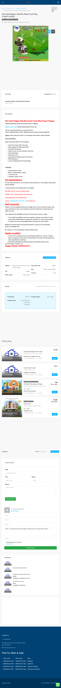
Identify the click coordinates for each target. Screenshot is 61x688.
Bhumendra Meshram (29, 358)
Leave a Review (54, 451)
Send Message (30, 548)
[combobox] (44, 451)
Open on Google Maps (50, 257)
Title (6, 477)
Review (7, 484)
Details (55, 358)
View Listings (14, 511)
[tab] (49, 31)
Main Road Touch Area (13, 19)
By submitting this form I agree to (14, 543)
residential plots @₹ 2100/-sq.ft (18, 201)
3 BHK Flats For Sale (20, 666)
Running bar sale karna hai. (20, 568)
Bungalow (30, 661)
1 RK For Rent (6, 658)
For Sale (26, 401)
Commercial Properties (34, 669)
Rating (33, 477)
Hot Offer (31, 401)
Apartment (30, 663)
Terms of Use (9, 544)
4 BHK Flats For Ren (8, 669)
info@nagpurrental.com (10, 647)
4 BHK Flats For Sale (20, 669)
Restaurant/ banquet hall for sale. (33, 351)
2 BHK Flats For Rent (8, 663)
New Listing (4, 19)
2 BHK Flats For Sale (20, 663)
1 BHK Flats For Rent (8, 661)
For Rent (26, 381)
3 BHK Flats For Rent (8, 666)
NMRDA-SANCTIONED (11, 127)
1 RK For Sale (18, 658)
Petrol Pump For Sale (30, 368)
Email (6, 469)
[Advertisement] (30, 76)
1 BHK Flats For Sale (20, 661)
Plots (29, 658)
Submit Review (10, 499)
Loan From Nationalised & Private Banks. (19, 161)
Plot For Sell (27, 404)
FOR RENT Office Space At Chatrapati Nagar (36, 384)
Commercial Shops (33, 666)
